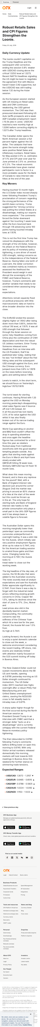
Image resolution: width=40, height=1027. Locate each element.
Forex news (24, 914)
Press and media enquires (28, 932)
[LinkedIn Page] (12, 857)
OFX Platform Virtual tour (10, 907)
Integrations (24, 892)
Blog (22, 910)
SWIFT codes (7, 923)
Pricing (23, 895)
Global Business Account (10, 885)
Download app (7, 936)
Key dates (24, 964)
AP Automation (25, 888)
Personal (16, 2)
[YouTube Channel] (27, 857)
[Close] (30, 1014)
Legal (4, 961)
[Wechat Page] (22, 857)
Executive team (7, 975)
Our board (6, 972)
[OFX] (6, 7)
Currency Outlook (26, 907)
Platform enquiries (26, 936)
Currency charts (8, 917)
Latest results (25, 961)
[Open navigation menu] (36, 8)
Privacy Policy (7, 964)
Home (4, 14)
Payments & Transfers (9, 888)
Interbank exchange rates (10, 910)
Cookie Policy (27, 1025)
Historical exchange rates (10, 914)
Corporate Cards (8, 892)
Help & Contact (13, 875)
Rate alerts (6, 920)
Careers (5, 978)
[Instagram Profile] (32, 857)
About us (5, 958)
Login (29, 8)
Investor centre (25, 958)
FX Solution (6, 895)
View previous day (10, 807)
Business (6, 2)
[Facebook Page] (7, 857)
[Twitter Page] (17, 857)
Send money (7, 932)
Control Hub (6, 898)
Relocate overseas (8, 944)
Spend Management (27, 885)
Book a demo (24, 875)
